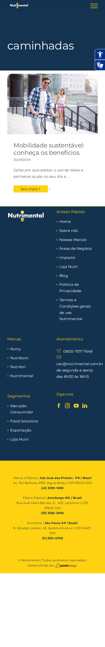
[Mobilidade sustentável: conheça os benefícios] (52, 104)
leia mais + (31, 189)
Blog (63, 275)
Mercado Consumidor (21, 409)
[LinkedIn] (84, 405)
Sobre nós (68, 230)
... (68, 176)
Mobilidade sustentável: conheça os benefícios (48, 149)
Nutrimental (21, 375)
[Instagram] (67, 405)
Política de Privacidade (70, 287)
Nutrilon (18, 366)
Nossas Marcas (72, 239)
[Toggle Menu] (94, 6)
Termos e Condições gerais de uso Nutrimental (75, 309)
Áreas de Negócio (75, 248)
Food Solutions (24, 421)
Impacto (67, 257)
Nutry (15, 349)
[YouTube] (76, 405)
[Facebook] (58, 405)
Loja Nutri (68, 266)
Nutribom (19, 358)
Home (65, 221)
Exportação (20, 430)
